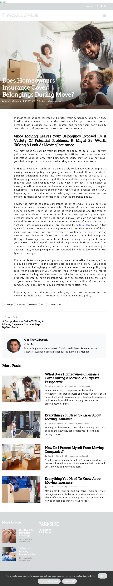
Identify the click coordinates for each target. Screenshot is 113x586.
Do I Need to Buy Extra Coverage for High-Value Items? (26, 533)
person (22, 304)
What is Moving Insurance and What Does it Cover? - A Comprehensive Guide (28, 551)
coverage (9, 304)
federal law (83, 225)
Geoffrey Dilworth (13, 101)
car (43, 304)
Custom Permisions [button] (49, 581)
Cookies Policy (89, 576)
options (33, 304)
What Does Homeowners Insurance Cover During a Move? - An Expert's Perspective (72, 378)
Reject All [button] (69, 581)
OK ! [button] (102, 576)
